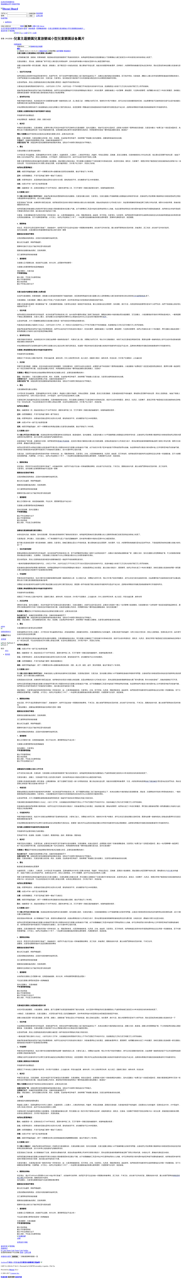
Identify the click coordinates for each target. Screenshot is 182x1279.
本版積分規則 (6, 1256)
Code (21, 1250)
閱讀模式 (67, 51)
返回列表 (4, 31)
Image (9, 1250)
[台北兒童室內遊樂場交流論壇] (9, 8)
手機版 (9, 1262)
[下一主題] (32, 33)
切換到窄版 (15, 4)
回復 (18, 1238)
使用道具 (20, 1242)
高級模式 (4, 1248)
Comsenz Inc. (14, 1273)
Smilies (25, 1250)
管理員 (3, 639)
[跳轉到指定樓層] (35, 46)
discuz (42, 26)
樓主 (18, 49)
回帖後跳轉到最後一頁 (29, 1256)
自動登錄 (32, 13)
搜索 (22, 26)
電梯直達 (20, 46)
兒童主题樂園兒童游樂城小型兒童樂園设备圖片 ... (66, 28)
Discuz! (12, 1270)
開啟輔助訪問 (6, 4)
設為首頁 (4, 2)
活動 (34, 26)
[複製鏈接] (18, 44)
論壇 (8, 22)
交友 (38, 26)
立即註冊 (39, 16)
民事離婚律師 (41, 28)
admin (3, 626)
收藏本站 (11, 2)
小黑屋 (14, 1262)
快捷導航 (4, 18)
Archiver (4, 1262)
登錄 (21, 1252)
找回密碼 (39, 13)
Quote (17, 1250)
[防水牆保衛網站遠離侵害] (41, 1262)
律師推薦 (31, 28)
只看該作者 (42, 51)
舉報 (26, 1242)
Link (12, 1250)
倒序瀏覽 (59, 51)
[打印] (16, 33)
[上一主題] (23, 33)
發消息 (7, 654)
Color (4, 1250)
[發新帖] (11, 31)
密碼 (2, 16)
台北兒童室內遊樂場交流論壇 (12, 28)
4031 (9, 632)
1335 (2, 632)
